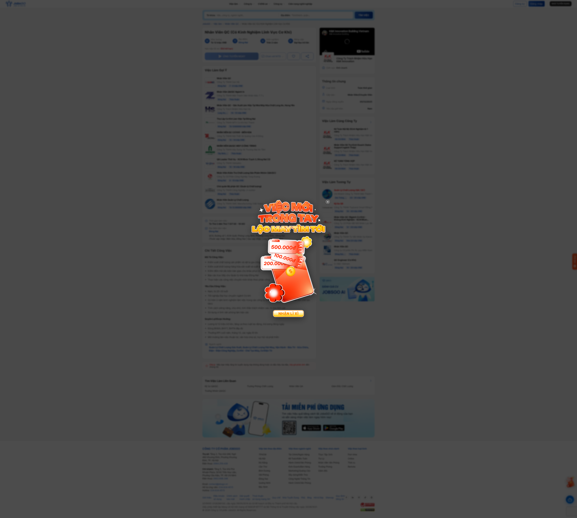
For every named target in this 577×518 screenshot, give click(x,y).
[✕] (288, 259)
